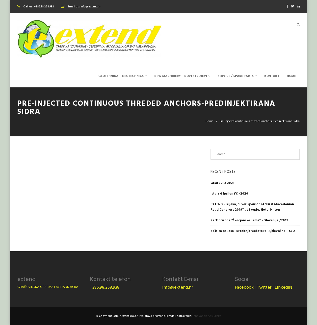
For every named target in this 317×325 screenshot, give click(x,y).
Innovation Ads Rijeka (207, 316)
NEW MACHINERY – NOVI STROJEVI (180, 76)
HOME (291, 76)
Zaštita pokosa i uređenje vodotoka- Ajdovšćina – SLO (253, 231)
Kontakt (271, 76)
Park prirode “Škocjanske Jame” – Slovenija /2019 (249, 220)
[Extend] (89, 39)
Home (209, 121)
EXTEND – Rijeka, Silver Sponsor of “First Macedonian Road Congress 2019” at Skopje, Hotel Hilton (252, 206)
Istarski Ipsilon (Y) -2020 (229, 193)
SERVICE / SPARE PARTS (236, 76)
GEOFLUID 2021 (222, 183)
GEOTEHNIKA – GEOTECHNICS (121, 76)
